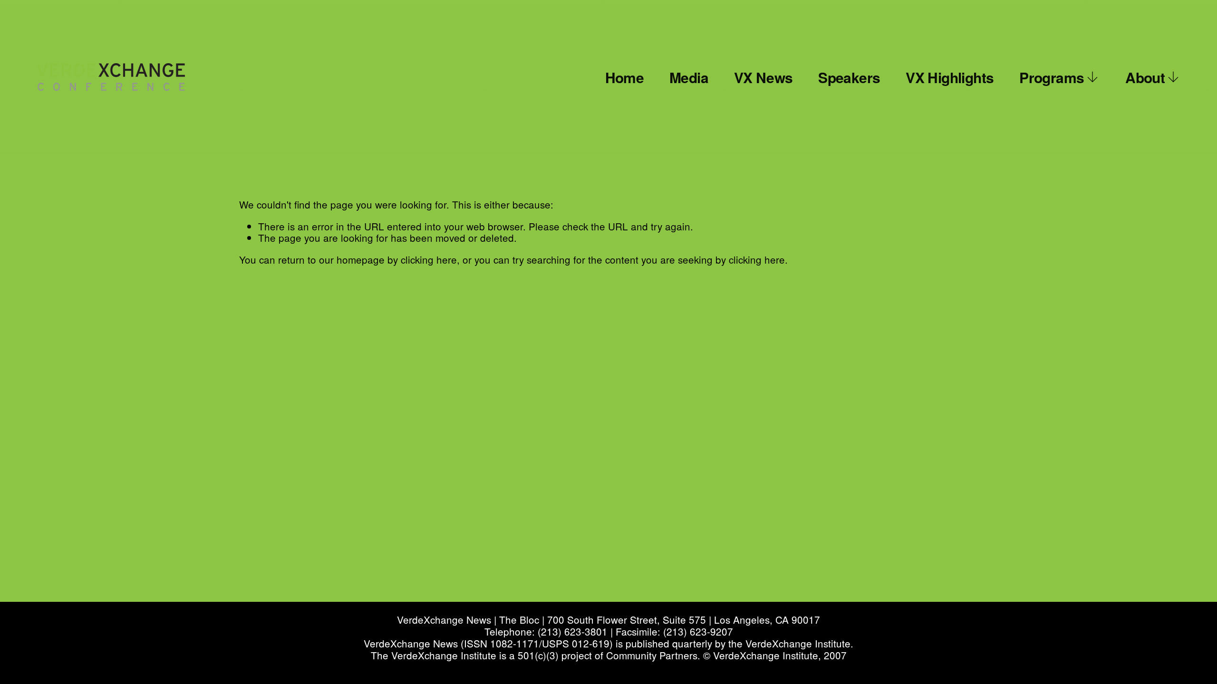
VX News (763, 77)
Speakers (849, 77)
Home (624, 77)
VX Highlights (950, 77)
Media (688, 77)
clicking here (429, 259)
